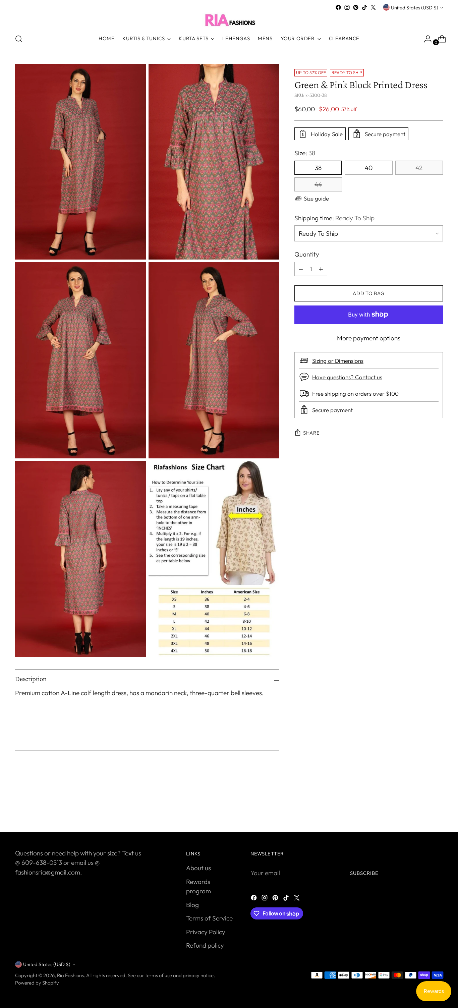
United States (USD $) (414, 7)
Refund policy (205, 945)
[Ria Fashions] (229, 19)
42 (418, 168)
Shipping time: (334, 218)
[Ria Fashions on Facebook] (338, 7)
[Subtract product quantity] (321, 269)
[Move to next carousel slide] (437, 809)
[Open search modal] (18, 39)
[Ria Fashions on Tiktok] (364, 7)
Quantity (306, 254)
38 (318, 168)
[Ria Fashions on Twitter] (373, 7)
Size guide (316, 198)
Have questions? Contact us (347, 377)
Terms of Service (209, 918)
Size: (304, 153)
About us (198, 868)
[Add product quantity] (301, 269)
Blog (192, 905)
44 (318, 184)
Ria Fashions (70, 975)
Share (311, 433)
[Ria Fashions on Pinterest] (356, 7)
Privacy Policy (205, 932)
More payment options (368, 338)
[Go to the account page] (425, 39)
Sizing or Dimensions (337, 360)
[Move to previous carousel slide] (421, 809)
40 (369, 168)
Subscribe (364, 873)
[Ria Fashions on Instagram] (347, 7)
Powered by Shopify (37, 982)
